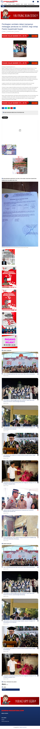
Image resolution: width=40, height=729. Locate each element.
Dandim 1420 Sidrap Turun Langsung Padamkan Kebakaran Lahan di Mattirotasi (17, 6)
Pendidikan (18, 4)
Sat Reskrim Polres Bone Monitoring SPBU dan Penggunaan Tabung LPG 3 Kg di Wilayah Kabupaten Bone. (19, 483)
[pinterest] (11, 108)
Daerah (5, 4)
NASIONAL (4, 689)
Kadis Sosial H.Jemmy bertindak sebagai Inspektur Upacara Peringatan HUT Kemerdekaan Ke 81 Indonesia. (19, 428)
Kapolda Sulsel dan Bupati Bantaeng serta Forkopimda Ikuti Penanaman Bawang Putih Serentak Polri (18, 511)
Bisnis (22, 4)
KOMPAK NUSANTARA (23, 727)
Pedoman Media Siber (5, 721)
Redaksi (3, 719)
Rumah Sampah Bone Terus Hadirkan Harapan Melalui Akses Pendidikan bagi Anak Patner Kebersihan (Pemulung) (19, 538)
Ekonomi (25, 4)
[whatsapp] (9, 108)
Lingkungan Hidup (31, 4)
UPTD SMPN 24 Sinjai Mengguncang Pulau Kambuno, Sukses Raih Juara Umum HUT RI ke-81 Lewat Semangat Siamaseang (18, 401)
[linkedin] (14, 108)
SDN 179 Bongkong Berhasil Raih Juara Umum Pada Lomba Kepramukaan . (19, 374)
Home (2, 4)
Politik (13, 4)
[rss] (10, 715)
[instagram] (7, 715)
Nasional (9, 4)
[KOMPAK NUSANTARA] (9, 2)
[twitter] (6, 108)
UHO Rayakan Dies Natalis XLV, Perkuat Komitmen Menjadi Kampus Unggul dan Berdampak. (19, 456)
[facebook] (3, 108)
